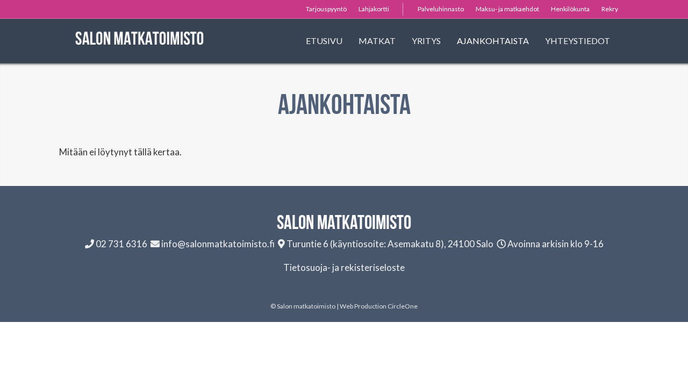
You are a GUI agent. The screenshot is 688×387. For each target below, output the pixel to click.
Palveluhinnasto (441, 9)
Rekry (609, 9)
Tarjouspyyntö (326, 9)
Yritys (426, 40)
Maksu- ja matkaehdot (507, 9)
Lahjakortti (374, 9)
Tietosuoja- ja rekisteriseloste (344, 267)
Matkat (377, 40)
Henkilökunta (570, 9)
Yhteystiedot (577, 40)
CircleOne (403, 306)
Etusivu (324, 40)
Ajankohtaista (493, 40)
